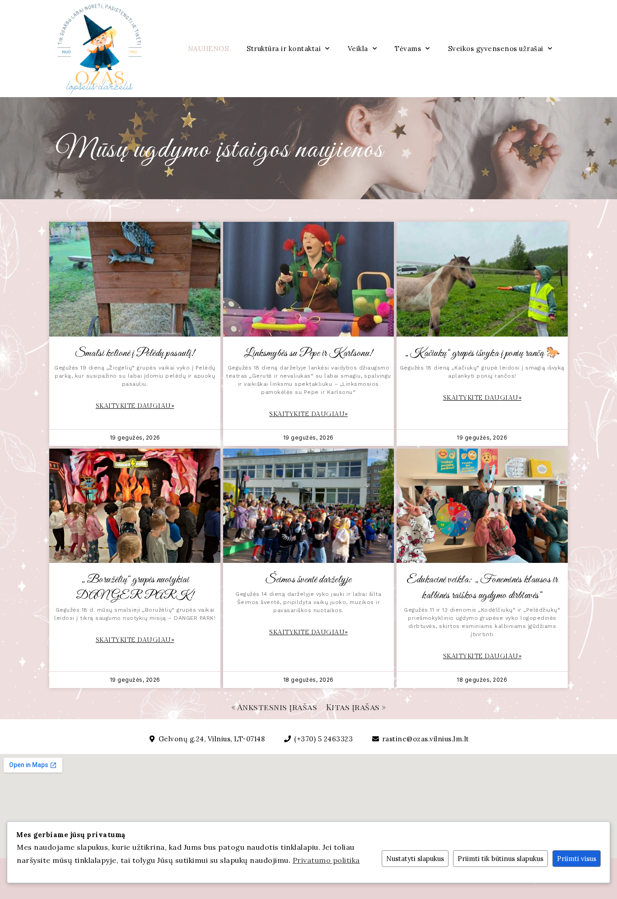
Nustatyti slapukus (415, 858)
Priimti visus (576, 858)
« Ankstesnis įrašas (274, 707)
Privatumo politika (326, 860)
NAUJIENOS (208, 48)
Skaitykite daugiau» (135, 406)
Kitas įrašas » (356, 707)
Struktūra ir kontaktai (284, 48)
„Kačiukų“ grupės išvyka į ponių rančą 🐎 (482, 353)
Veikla (358, 48)
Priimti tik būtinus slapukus (500, 858)
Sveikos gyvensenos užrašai (495, 48)
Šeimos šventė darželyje (308, 580)
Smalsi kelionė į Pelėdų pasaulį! (135, 353)
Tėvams (408, 48)
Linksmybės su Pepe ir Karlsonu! (308, 353)
